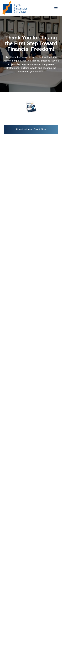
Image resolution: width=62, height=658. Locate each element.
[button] (56, 8)
